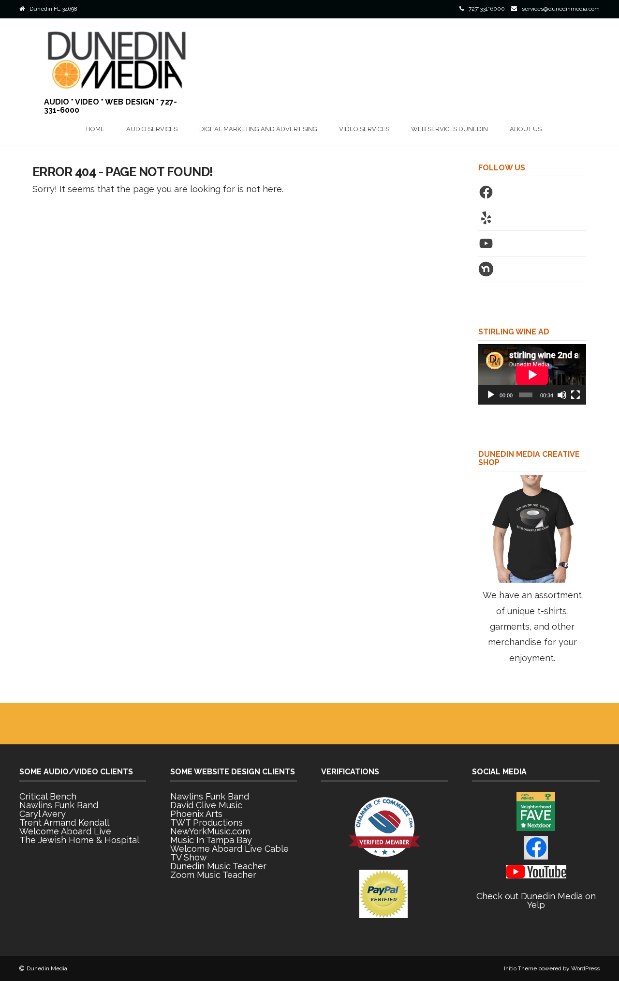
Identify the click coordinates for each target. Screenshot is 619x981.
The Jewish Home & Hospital (79, 840)
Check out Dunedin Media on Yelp (536, 900)
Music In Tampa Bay (211, 840)
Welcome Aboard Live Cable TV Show (229, 853)
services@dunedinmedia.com (561, 8)
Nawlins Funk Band (58, 805)
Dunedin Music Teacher (218, 866)
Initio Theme (520, 968)
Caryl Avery (42, 814)
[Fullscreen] (575, 395)
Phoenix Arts (196, 814)
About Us (526, 129)
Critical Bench (47, 796)
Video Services (364, 129)
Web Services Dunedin (449, 129)
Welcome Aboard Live (65, 831)
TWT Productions (206, 822)
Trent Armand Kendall (64, 822)
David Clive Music (206, 805)
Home (95, 129)
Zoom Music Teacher (213, 875)
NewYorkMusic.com (210, 831)
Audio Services (151, 129)
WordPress (585, 968)
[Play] (491, 395)
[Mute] (562, 395)
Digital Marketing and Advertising (258, 129)
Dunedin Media (47, 968)
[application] (532, 374)
